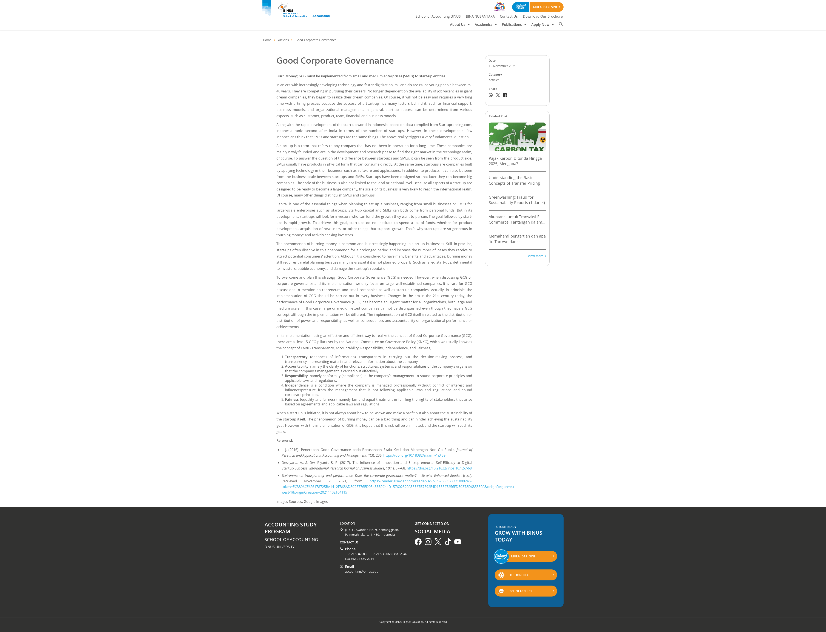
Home (267, 40)
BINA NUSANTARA (480, 16)
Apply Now (540, 24)
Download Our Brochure (543, 16)
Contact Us (509, 16)
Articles (283, 40)
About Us (457, 24)
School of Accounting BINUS (438, 16)
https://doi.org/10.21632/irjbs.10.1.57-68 (439, 468)
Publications (512, 24)
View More (535, 256)
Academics (483, 24)
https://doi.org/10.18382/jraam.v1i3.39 (414, 455)
